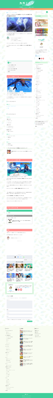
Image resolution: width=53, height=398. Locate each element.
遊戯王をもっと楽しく (39, 97)
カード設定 (37, 105)
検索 (47, 12)
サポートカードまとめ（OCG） (40, 115)
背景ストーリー (38, 102)
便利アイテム (37, 84)
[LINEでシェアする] (24, 257)
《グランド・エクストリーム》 (11, 106)
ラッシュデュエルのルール (39, 64)
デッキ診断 (37, 101)
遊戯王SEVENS (38, 91)
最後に (9, 71)
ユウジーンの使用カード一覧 (39, 121)
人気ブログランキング (38, 336)
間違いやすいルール (38, 67)
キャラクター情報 (30, 259)
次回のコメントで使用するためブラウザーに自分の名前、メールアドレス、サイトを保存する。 (19, 319)
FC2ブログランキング (38, 333)
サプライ (37, 85)
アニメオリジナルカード (12, 67)
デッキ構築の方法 (38, 68)
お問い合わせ (27, 287)
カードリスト (37, 78)
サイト (8, 316)
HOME (27, 394)
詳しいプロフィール (22, 287)
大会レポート (7, 382)
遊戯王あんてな (37, 330)
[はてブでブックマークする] (21, 257)
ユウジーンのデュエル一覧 (11, 70)
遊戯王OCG (7, 385)
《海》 (8, 108)
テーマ (37, 74)
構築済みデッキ (38, 81)
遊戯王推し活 (38, 98)
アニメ (36, 88)
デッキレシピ (7, 344)
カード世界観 (7, 374)
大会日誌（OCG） (38, 116)
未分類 (36, 118)
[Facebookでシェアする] (18, 257)
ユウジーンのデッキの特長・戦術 (12, 68)
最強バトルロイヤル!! (38, 95)
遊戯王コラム (38, 109)
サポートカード (38, 75)
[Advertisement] (19, 54)
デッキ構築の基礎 (38, 71)
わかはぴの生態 (38, 112)
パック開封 (37, 108)
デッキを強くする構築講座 (39, 70)
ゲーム (36, 94)
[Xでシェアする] (15, 257)
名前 (8, 309)
